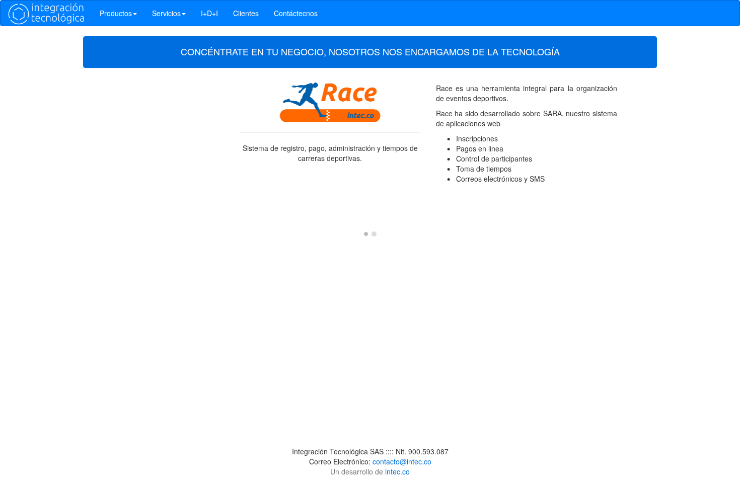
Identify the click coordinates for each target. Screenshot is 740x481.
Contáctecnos (296, 13)
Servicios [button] (166, 13)
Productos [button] (116, 13)
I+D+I (209, 13)
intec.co (397, 471)
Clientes (246, 13)
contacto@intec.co (402, 461)
